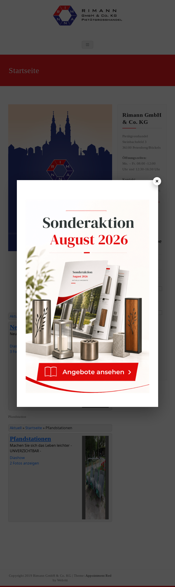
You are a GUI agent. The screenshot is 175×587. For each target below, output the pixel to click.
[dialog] (87, 293)
